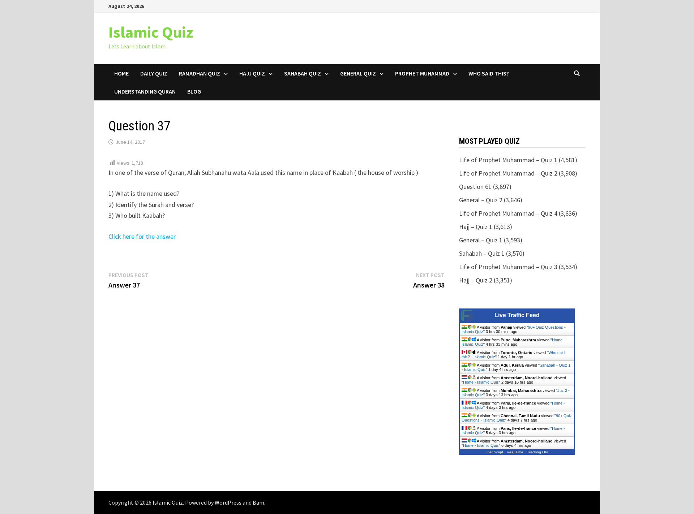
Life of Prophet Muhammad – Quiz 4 (508, 213)
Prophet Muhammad (422, 73)
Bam (258, 502)
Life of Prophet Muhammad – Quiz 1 (508, 160)
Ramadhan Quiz (199, 73)
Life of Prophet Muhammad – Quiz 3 (508, 267)
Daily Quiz (153, 73)
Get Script (495, 452)
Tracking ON (537, 452)
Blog (194, 91)
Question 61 (475, 186)
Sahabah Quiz (302, 73)
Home (121, 73)
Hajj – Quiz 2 (475, 280)
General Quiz (358, 73)
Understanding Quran (145, 91)
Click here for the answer (142, 236)
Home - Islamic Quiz (481, 382)
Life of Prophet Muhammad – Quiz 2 (508, 173)
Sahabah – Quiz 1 (482, 253)
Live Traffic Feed (517, 315)
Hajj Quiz (252, 73)
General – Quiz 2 (480, 200)
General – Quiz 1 (480, 240)
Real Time (515, 452)
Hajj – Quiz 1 (475, 227)
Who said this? (488, 73)
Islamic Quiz (150, 32)
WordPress (228, 502)
